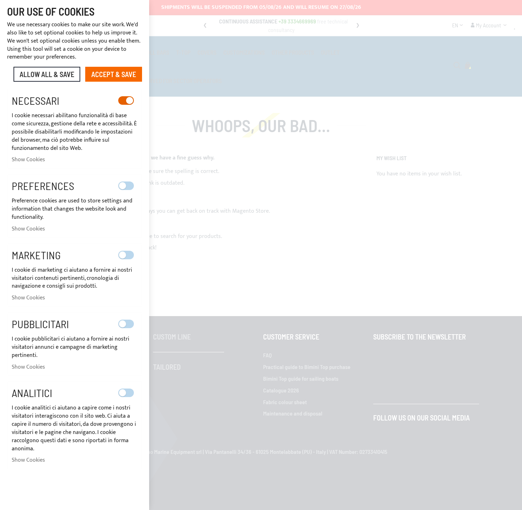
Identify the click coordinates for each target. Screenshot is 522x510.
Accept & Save (113, 74)
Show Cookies (28, 159)
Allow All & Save (47, 74)
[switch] (126, 100)
